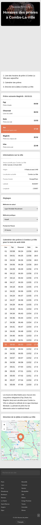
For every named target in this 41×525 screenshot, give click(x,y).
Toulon (23, 504)
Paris (2, 482)
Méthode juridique (9, 215)
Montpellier (24, 491)
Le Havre (4, 501)
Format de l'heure (9, 226)
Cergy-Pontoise (26, 501)
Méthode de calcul (9, 204)
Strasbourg (4, 491)
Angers (3, 507)
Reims (23, 497)
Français (20, 522)
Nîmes (23, 510)
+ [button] (4, 424)
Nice (2, 488)
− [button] (4, 429)
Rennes (3, 497)
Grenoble (24, 507)
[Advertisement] (20, 48)
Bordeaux (4, 494)
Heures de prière (23, 517)
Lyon (2, 485)
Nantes (23, 488)
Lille (22, 494)
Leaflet (27, 459)
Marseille (24, 482)
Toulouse (24, 485)
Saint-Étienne (5, 504)
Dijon (2, 510)
